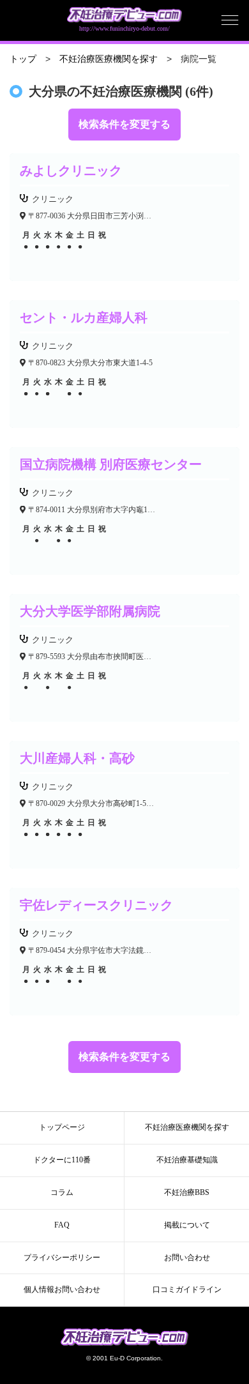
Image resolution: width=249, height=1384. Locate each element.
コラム (61, 1192)
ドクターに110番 (62, 1159)
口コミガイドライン (187, 1289)
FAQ (62, 1225)
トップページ (62, 1127)
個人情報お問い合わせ (62, 1289)
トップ (23, 59)
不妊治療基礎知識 (187, 1159)
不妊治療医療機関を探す (108, 59)
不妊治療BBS (186, 1192)
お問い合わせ (187, 1257)
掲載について (187, 1225)
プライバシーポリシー (62, 1257)
